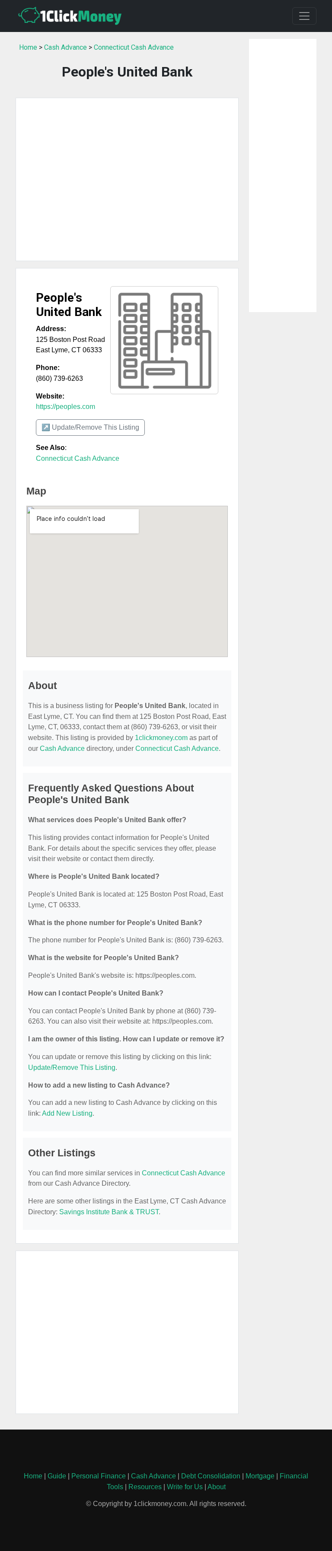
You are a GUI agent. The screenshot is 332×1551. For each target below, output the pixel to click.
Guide (57, 1476)
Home (28, 47)
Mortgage (260, 1476)
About (217, 1486)
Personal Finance (98, 1476)
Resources (145, 1486)
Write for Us (185, 1486)
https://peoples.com (65, 406)
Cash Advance (65, 47)
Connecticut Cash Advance (134, 47)
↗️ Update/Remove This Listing (90, 427)
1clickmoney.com (161, 737)
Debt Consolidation (210, 1476)
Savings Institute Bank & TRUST (109, 1212)
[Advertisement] (127, 179)
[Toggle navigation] (304, 16)
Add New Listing (67, 1113)
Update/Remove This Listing (71, 1067)
